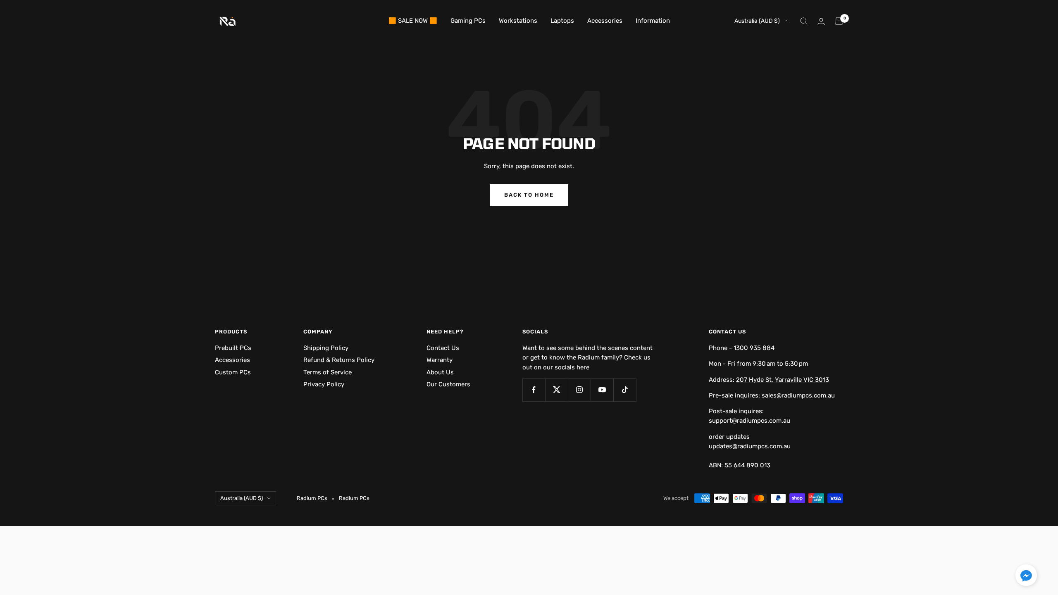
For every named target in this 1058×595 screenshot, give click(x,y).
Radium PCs (354, 498)
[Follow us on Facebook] (533, 389)
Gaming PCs (468, 20)
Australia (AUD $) (757, 20)
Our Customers (448, 384)
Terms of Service (327, 372)
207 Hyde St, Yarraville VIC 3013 (782, 379)
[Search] (804, 21)
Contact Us (443, 348)
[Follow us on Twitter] (556, 389)
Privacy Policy (323, 384)
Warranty (440, 360)
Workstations (518, 20)
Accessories (604, 20)
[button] (1026, 576)
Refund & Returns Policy (338, 360)
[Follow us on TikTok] (624, 389)
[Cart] (839, 21)
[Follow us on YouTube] (602, 389)
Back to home (529, 195)
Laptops (562, 20)
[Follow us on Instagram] (579, 389)
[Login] (821, 21)
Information (653, 20)
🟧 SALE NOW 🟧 (412, 20)
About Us (440, 372)
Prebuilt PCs (233, 348)
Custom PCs (233, 372)
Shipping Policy (325, 348)
